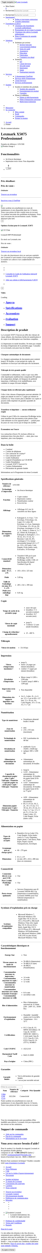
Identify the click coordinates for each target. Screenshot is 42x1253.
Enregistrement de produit (29, 91)
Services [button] (9, 74)
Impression (24, 68)
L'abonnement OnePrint (24, 76)
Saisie (22, 70)
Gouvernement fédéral (28, 47)
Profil (17, 114)
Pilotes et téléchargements (29, 97)
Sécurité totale (25, 66)
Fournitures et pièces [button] (13, 24)
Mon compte (19, 112)
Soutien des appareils (27, 89)
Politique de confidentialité (15, 1221)
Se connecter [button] (10, 110)
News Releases (11, 1169)
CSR (7, 1171)
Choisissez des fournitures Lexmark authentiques (24, 27)
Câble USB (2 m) (3, 1096)
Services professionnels (23, 83)
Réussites (9, 1200)
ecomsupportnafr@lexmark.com (19, 1155)
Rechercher (10, 11)
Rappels (9, 1225)
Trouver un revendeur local (11, 251)
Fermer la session (21, 118)
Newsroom (10, 1175)
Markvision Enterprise (28, 102)
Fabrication (24, 55)
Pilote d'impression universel (30, 100)
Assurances (24, 51)
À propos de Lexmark (14, 1181)
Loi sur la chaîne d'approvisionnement (20, 1173)
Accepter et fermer (8, 1250)
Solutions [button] (9, 40)
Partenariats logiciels (27, 72)
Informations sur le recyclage (16, 1138)
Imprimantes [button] (10, 17)
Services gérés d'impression (25, 78)
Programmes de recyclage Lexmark (28, 30)
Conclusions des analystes (15, 1184)
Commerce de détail (27, 57)
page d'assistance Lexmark (15, 1163)
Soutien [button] (8, 85)
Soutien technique (12, 1179)
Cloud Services (25, 64)
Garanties (23, 93)
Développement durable (14, 1196)
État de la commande (13, 1136)
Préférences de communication (17, 1198)
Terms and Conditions (14, 1223)
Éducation (23, 53)
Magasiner (9, 108)
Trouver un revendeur (14, 1192)
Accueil (8, 122)
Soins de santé (25, 49)
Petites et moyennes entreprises (26, 19)
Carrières (9, 1186)
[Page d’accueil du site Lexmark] (21, 2)
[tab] (23, 302)
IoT (21, 62)
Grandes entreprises (22, 21)
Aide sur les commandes (15, 1134)
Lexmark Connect (12, 1194)
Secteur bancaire (26, 45)
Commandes (19, 116)
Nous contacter (11, 1188)
